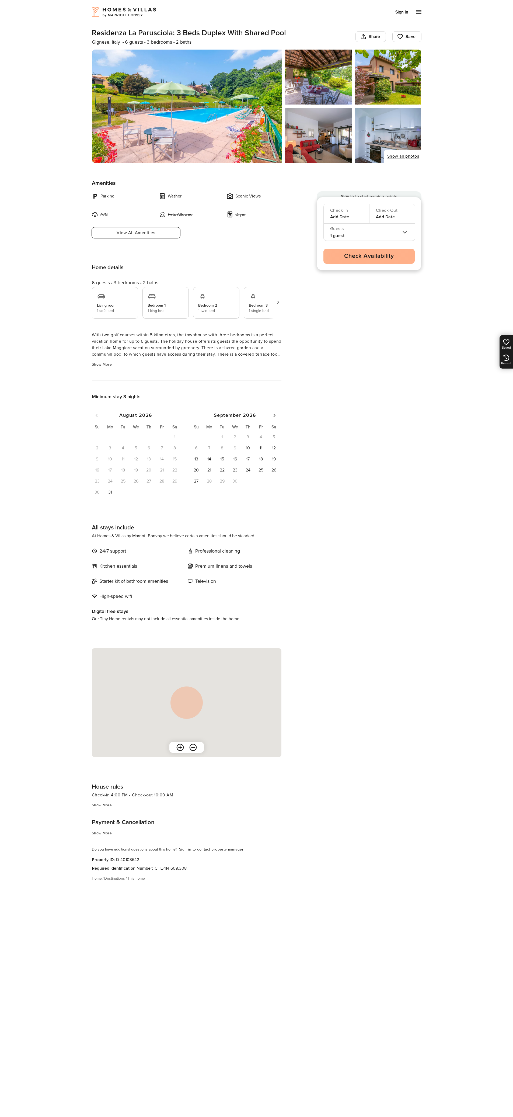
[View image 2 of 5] (318, 77)
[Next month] (274, 415)
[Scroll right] (278, 302)
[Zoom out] (193, 747)
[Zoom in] (180, 747)
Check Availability (369, 256)
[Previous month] (97, 415)
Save (411, 36)
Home (97, 878)
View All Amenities (136, 232)
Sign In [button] (401, 12)
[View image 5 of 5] (388, 135)
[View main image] (187, 106)
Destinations (114, 878)
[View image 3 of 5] (388, 77)
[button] (110, 492)
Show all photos (403, 156)
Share (374, 36)
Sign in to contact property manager (211, 849)
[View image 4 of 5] (318, 135)
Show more (102, 364)
